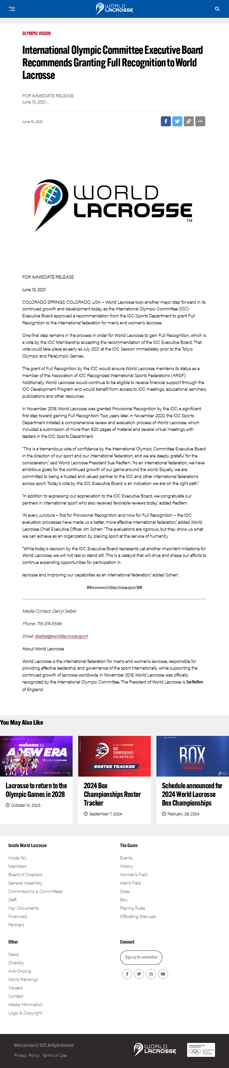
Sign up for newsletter (141, 957)
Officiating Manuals (138, 916)
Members (17, 866)
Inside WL (17, 857)
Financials (17, 916)
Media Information (25, 1004)
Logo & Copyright (25, 1012)
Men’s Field (130, 882)
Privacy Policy (27, 1055)
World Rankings (23, 979)
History (126, 866)
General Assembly (25, 882)
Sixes (125, 891)
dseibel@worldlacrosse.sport (61, 636)
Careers (15, 987)
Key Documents (23, 908)
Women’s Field (133, 874)
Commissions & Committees (35, 891)
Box (123, 899)
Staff (12, 899)
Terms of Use (54, 1055)
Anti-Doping (19, 971)
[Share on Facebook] (166, 121)
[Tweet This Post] (177, 121)
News (13, 954)
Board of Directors (25, 874)
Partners (16, 924)
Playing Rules (132, 908)
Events (126, 857)
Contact (15, 996)
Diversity (16, 962)
